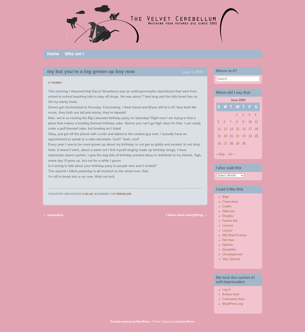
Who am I (74, 53)
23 (244, 136)
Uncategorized (232, 254)
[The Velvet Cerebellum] (152, 41)
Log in (226, 289)
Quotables (229, 249)
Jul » (231, 154)
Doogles (228, 216)
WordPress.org (232, 304)
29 (237, 143)
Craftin (226, 206)
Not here (228, 240)
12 (219, 129)
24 (250, 136)
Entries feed (230, 294)
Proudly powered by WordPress (130, 321)
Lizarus (227, 230)
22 (237, 136)
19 (219, 136)
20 (225, 136)
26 (219, 143)
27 (225, 143)
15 (237, 129)
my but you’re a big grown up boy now (91, 71)
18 (256, 129)
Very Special (231, 259)
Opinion (227, 244)
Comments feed (233, 299)
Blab (89, 193)
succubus (53, 215)
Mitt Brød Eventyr (234, 235)
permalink (124, 193)
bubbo (57, 82)
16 (244, 129)
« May (220, 154)
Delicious (228, 211)
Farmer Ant (230, 220)
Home (53, 53)
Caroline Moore (184, 321)
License (227, 225)
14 (231, 129)
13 (225, 129)
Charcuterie (230, 201)
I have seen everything (186, 215)
